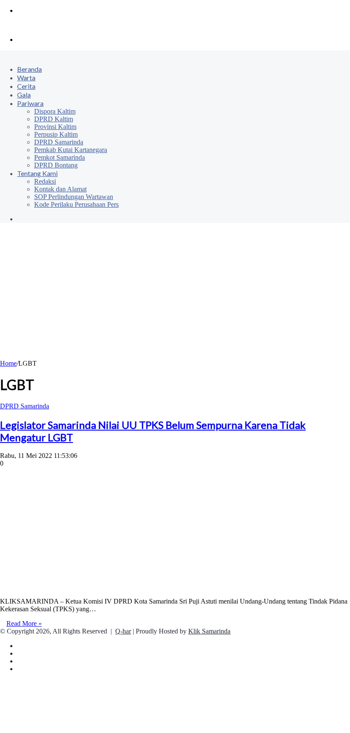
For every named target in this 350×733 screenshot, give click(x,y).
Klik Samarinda (209, 631)
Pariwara (30, 103)
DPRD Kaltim (53, 119)
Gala (24, 95)
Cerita (26, 86)
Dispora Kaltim (55, 111)
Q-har (123, 631)
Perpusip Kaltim (56, 134)
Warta (26, 77)
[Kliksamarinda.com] (29, 25)
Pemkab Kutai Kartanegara (70, 149)
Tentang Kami (37, 173)
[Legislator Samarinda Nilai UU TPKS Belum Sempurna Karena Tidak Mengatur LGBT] (95, 586)
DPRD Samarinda (58, 142)
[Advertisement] (175, 295)
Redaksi (45, 181)
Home (8, 363)
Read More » (24, 623)
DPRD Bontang (56, 165)
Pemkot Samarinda (59, 157)
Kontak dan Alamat (60, 189)
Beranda (29, 69)
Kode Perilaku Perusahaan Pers (76, 204)
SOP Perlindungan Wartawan (73, 196)
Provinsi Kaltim (55, 126)
